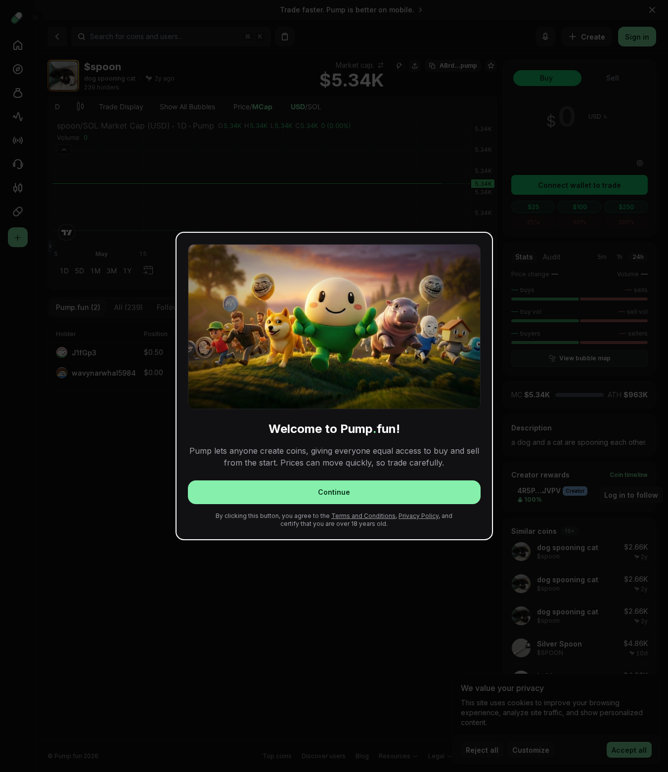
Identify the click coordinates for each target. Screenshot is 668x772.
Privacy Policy (419, 515)
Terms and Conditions (363, 515)
